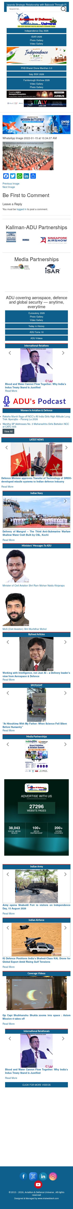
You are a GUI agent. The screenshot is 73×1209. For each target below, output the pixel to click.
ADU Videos (37, 338)
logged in (21, 209)
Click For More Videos (36, 1084)
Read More (11, 390)
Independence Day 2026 (36, 30)
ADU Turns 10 (36, 332)
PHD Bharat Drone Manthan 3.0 (36, 68)
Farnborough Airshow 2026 (36, 80)
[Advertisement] (36, 1124)
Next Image (9, 187)
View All (8, 431)
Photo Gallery (36, 40)
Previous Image (11, 183)
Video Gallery (36, 43)
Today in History (36, 326)
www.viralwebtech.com (48, 1198)
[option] (20, 266)
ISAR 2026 (36, 36)
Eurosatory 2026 (37, 313)
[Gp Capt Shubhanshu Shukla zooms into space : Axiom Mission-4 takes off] (36, 993)
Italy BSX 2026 (36, 74)
